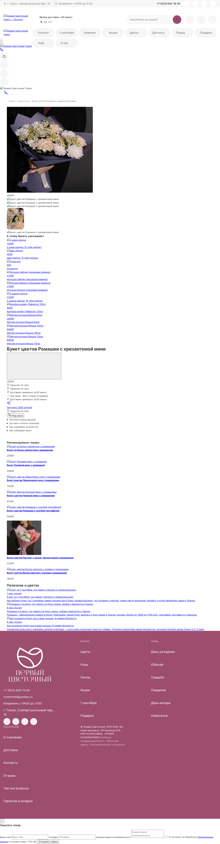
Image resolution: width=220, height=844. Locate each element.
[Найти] (177, 19)
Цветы (12, 101)
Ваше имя (5, 837)
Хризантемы (24, 101)
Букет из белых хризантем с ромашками (30, 450)
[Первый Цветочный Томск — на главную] (19, 19)
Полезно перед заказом (22, 419)
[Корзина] (212, 19)
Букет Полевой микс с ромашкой (26, 465)
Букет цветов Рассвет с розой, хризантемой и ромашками (40, 557)
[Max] (213, 3)
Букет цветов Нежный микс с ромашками (31, 495)
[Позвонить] (1, 50)
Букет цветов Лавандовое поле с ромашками (33, 480)
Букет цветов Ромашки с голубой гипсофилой (33, 510)
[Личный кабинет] (190, 19)
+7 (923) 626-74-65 (168, 3)
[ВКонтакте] (195, 3)
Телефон (53, 837)
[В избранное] (34, 366)
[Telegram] (204, 3)
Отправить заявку (48, 841)
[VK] (14, 93)
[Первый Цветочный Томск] (17, 32)
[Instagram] (186, 3)
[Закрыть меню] (1, 42)
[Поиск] (4, 56)
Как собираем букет (20, 430)
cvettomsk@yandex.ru (17, 697)
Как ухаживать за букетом (23, 426)
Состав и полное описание (24, 423)
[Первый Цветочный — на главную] (29, 664)
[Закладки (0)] (201, 19)
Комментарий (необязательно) (113, 837)
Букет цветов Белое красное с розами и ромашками (37, 572)
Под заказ (17, 415)
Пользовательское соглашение (107, 744)
